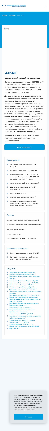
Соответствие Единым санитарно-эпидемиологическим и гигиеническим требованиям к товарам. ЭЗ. (22, 310)
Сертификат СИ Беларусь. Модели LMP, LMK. (23, 281)
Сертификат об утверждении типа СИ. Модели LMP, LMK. (24, 277)
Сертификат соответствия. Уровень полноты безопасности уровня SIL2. (24, 304)
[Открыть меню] (45, 7)
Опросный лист (14, 328)
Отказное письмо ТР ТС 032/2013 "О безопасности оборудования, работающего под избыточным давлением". (24, 316)
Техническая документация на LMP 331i (22, 272)
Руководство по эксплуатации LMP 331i (22, 274)
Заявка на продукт (24, 147)
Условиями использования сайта (24, 409)
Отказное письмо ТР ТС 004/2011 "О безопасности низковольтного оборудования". (24, 325)
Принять (28, 417)
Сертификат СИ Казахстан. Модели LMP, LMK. (24, 283)
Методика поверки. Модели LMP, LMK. (21, 287)
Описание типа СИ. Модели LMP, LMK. (21, 285)
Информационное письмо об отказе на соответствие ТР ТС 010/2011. (22, 321)
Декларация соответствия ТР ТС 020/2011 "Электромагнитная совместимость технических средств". (25, 291)
